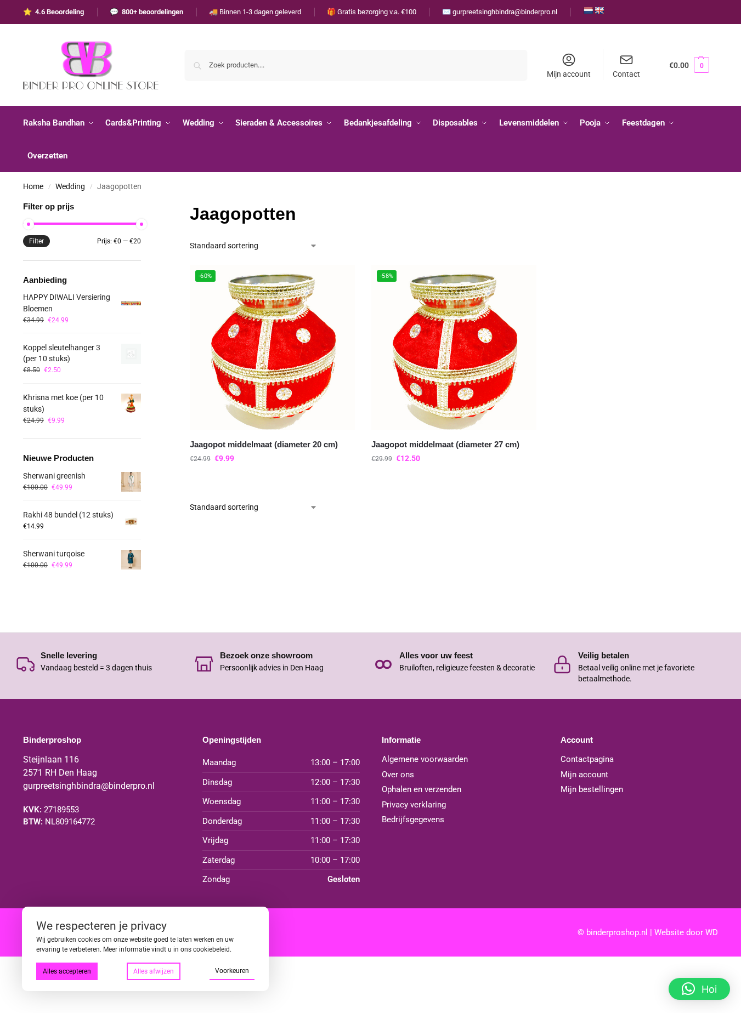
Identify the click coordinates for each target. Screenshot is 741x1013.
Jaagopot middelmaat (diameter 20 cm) (264, 444)
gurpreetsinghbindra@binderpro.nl (89, 786)
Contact (626, 74)
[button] (689, 65)
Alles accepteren (67, 971)
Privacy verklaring (414, 805)
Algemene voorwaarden (425, 759)
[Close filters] (144, 207)
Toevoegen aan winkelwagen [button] (272, 481)
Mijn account (569, 74)
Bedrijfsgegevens (413, 819)
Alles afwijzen (153, 971)
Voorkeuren (232, 971)
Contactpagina (587, 759)
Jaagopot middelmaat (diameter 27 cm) (445, 444)
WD (711, 932)
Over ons (398, 774)
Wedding (70, 186)
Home (33, 186)
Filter (36, 241)
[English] (599, 10)
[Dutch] (588, 10)
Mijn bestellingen (592, 789)
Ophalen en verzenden (421, 789)
